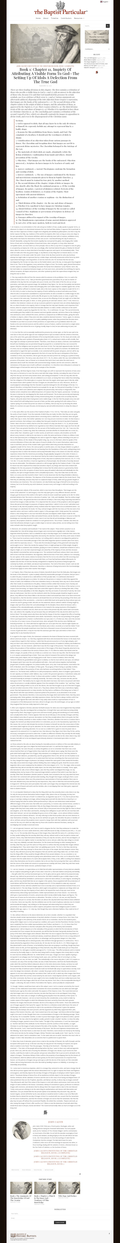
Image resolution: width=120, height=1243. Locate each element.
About (45, 18)
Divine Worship (38, 1170)
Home (38, 18)
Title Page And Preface (67, 1196)
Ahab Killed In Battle (90, 60)
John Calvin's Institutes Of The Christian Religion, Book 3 (55, 1163)
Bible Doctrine (15, 1170)
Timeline (54, 18)
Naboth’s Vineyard (89, 67)
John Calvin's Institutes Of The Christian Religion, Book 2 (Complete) (55, 1157)
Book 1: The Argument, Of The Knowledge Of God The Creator (20, 1198)
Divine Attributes (26, 1170)
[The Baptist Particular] (60, 8)
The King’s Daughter (90, 62)
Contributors (66, 18)
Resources (78, 18)
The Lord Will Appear (90, 58)
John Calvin (55, 1121)
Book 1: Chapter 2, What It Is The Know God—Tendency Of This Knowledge (44, 1199)
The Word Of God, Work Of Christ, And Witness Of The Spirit (95, 64)
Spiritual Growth (49, 1170)
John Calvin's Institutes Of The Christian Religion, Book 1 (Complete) (45, 66)
